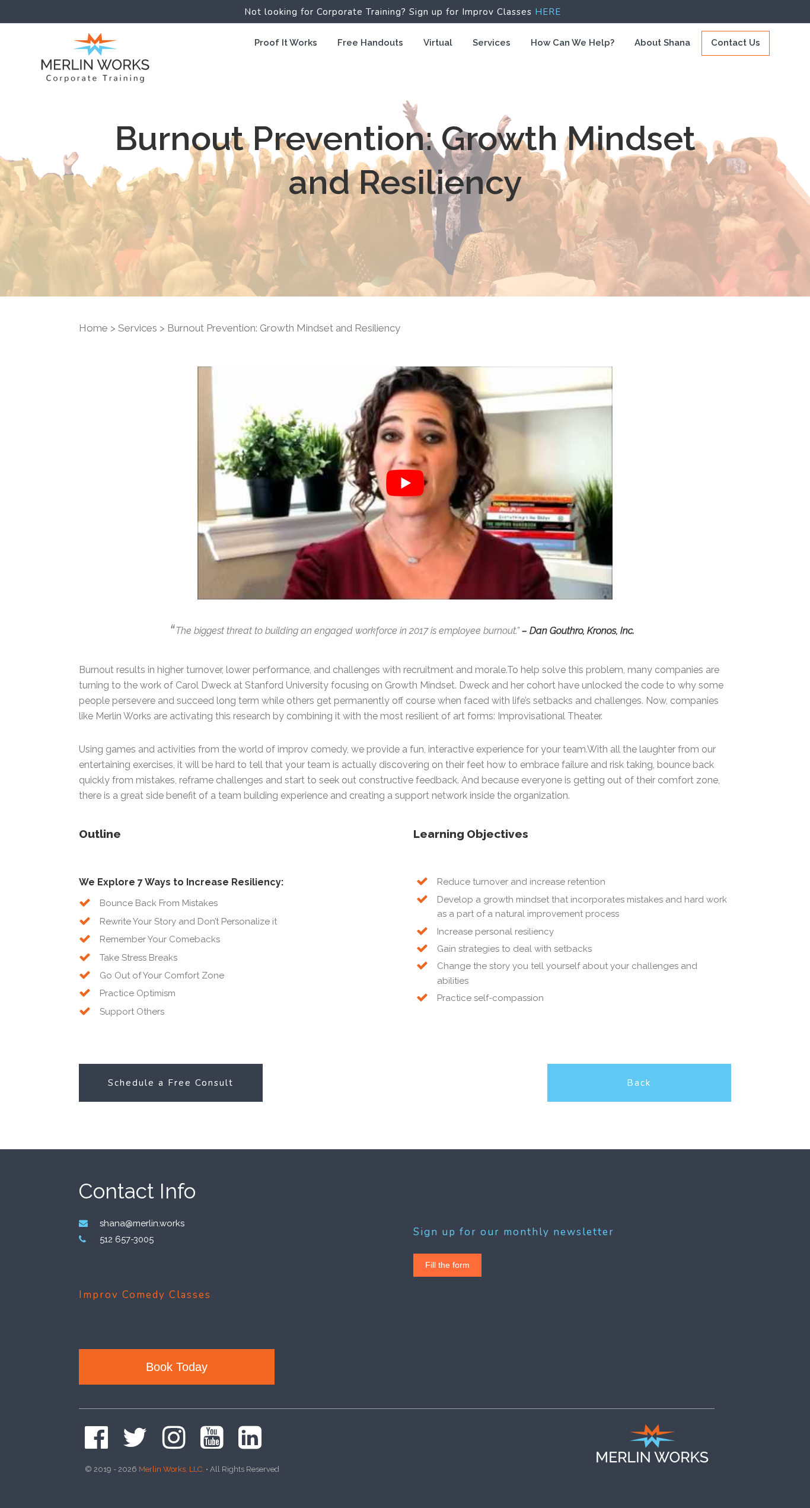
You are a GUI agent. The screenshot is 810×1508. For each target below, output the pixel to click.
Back (639, 1083)
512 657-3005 (127, 1239)
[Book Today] (178, 1355)
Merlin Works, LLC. (171, 1469)
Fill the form (447, 1265)
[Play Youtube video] (405, 483)
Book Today (177, 1366)
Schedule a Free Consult (171, 1083)
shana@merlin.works (142, 1223)
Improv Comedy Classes (145, 1295)
